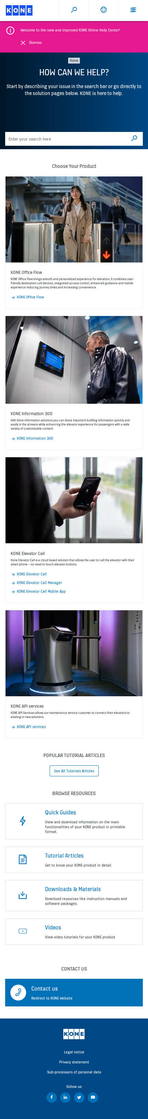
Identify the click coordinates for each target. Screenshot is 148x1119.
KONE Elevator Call (32, 574)
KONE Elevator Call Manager (39, 582)
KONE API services (31, 726)
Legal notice (74, 1052)
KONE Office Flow (30, 297)
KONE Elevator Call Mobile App (41, 591)
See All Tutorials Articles (74, 770)
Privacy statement (74, 1062)
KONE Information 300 (35, 438)
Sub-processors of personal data (74, 1072)
